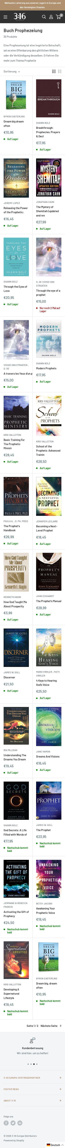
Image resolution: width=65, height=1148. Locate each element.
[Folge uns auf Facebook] (6, 1123)
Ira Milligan (10, 750)
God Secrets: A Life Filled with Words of (15, 832)
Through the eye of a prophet (48, 292)
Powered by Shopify (14, 1140)
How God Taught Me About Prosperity (15, 604)
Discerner (9, 677)
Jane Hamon (43, 751)
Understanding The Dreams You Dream (15, 757)
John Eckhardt (45, 596)
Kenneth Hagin (12, 597)
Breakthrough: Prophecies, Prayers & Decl (48, 132)
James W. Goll (12, 672)
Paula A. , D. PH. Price (16, 521)
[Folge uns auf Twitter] (13, 1123)
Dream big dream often (14, 123)
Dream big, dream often (46, 985)
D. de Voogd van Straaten (45, 283)
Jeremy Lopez (12, 203)
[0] (58, 17)
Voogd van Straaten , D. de (16, 367)
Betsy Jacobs (44, 903)
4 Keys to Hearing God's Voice (46, 682)
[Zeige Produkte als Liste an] (59, 71)
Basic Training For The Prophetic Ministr (14, 444)
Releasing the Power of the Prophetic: (16, 210)
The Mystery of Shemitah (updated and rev (47, 211)
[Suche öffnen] (44, 17)
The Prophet (43, 830)
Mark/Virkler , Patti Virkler (48, 673)
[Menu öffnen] (5, 17)
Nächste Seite (49, 1025)
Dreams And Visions (47, 756)
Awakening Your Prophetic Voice (45, 910)
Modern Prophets (46, 368)
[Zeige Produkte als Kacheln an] (53, 71)
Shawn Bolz (43, 122)
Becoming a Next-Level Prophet (46, 528)
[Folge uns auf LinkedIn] (19, 1123)
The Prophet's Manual (48, 601)
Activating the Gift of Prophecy (16, 914)
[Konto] (51, 17)
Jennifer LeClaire (47, 521)
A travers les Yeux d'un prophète (16, 373)
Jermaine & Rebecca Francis (15, 905)
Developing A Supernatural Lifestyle (11, 993)
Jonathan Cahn (45, 202)
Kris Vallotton (12, 434)
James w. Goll (44, 825)
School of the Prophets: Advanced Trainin (48, 450)
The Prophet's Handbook (12, 528)
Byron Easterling (14, 116)
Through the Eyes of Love (15, 288)
